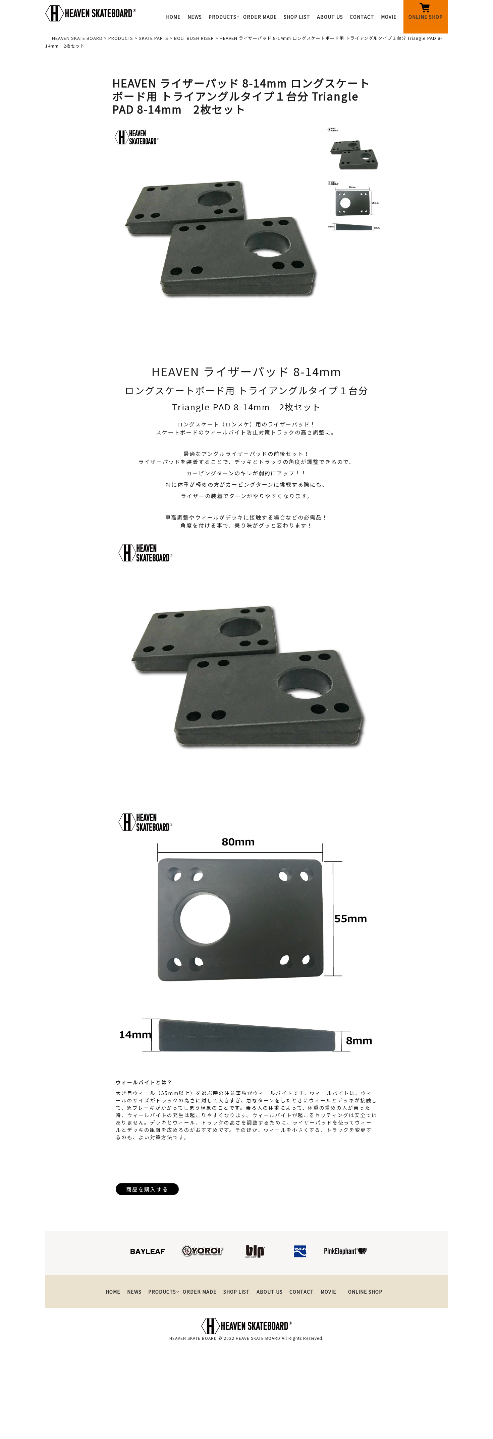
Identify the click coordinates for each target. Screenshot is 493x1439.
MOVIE (389, 16)
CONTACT (362, 16)
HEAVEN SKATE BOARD (193, 1338)
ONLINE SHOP (425, 16)
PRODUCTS (222, 16)
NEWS (194, 16)
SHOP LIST (297, 16)
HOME (173, 16)
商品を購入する (147, 1189)
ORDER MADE (260, 16)
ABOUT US (330, 16)
